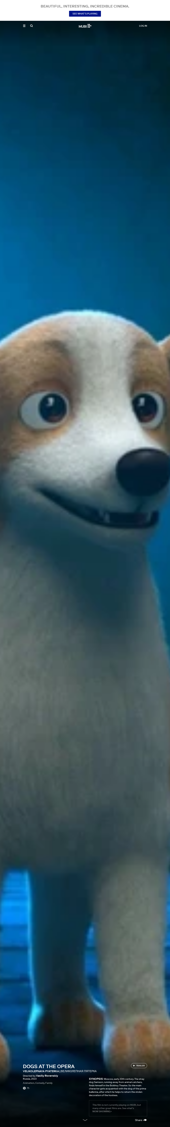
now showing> (102, 1111)
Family (48, 1082)
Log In (143, 26)
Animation (28, 1082)
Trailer (140, 1065)
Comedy (39, 1082)
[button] (24, 26)
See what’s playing (85, 13)
